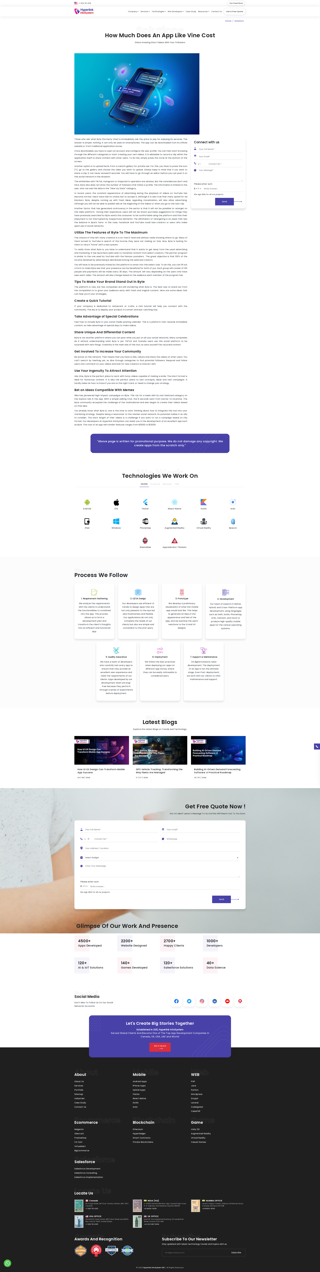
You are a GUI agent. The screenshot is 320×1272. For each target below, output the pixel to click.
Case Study (191, 11)
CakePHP (195, 1111)
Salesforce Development (87, 1168)
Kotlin (136, 1102)
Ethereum (138, 1129)
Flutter (136, 1094)
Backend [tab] (167, 484)
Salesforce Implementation (88, 1177)
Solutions (239, 21)
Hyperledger (139, 1133)
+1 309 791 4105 (84, 3)
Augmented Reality (201, 1133)
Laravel (195, 1102)
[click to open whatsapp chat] (7, 1263)
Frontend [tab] (155, 484)
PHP (193, 1081)
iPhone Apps (139, 1085)
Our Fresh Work (236, 3)
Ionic (135, 1107)
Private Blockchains (143, 1142)
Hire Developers (175, 11)
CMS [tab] (176, 484)
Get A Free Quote (234, 11)
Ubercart (79, 1133)
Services (144, 11)
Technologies (158, 11)
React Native (139, 1098)
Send (224, 201)
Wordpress (196, 1094)
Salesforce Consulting (85, 1173)
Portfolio (78, 1089)
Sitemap (78, 1094)
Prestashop (80, 1137)
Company (132, 11)
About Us (79, 1081)
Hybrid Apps (139, 1089)
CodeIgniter (197, 1107)
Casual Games (198, 1142)
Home (228, 21)
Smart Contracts (141, 1137)
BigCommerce (81, 1150)
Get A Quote (160, 1046)
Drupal (194, 1098)
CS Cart (78, 1142)
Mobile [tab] (144, 483)
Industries (79, 1098)
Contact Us (216, 11)
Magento (79, 1129)
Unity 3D (195, 1129)
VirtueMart (80, 1146)
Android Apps (140, 1081)
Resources (203, 11)
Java (193, 1085)
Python (194, 1089)
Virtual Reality (198, 1137)
